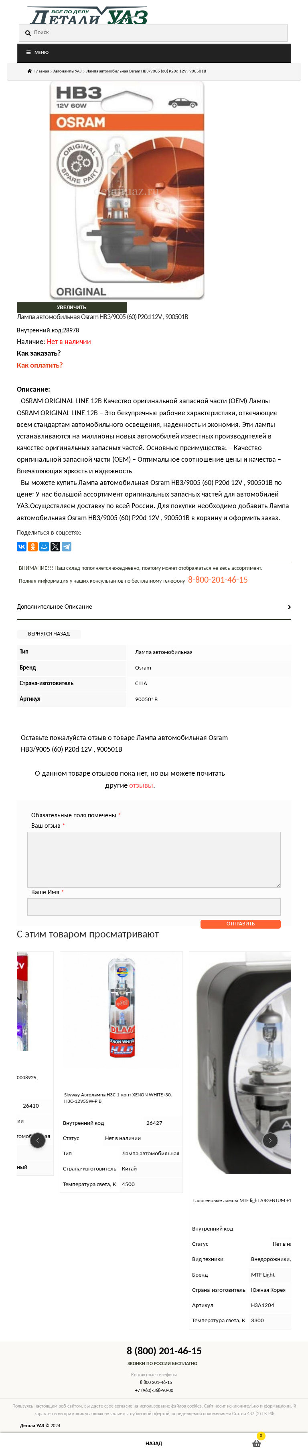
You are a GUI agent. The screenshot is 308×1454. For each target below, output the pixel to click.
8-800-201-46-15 (218, 580)
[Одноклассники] (33, 546)
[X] (55, 546)
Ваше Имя (47, 892)
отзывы (141, 786)
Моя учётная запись (51, 1444)
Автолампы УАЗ (67, 71)
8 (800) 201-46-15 (164, 1351)
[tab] (154, 607)
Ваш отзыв (48, 826)
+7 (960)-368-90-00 (154, 1390)
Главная (41, 71)
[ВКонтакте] (21, 546)
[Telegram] (66, 546)
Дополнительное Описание (54, 607)
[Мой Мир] (44, 546)
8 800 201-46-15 (156, 1382)
